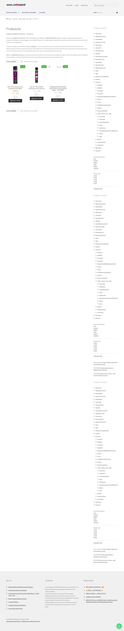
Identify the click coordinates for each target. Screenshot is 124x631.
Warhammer (98, 45)
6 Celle (95, 183)
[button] (119, 626)
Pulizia (101, 133)
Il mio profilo (69, 5)
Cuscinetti (100, 93)
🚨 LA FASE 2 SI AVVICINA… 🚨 (95, 587)
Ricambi (97, 79)
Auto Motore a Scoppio (101, 56)
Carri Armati (98, 62)
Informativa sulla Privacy (15, 608)
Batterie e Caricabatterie (102, 76)
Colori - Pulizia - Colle (109, 373)
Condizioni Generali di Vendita (17, 605)
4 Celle (95, 179)
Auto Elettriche (99, 50)
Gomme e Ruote (101, 142)
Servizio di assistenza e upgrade (17, 590)
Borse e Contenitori (102, 111)
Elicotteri (97, 150)
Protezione (102, 119)
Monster (99, 364)
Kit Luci (99, 99)
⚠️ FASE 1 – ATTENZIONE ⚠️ (94, 590)
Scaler (103, 364)
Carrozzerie (100, 145)
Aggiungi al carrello (15, 100)
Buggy (108, 362)
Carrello (77, 5)
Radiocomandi (105, 368)
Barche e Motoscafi (100, 68)
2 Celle (95, 175)
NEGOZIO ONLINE (11, 12)
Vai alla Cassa (84, 5)
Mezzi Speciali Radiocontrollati (17, 599)
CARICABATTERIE (98, 188)
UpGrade (97, 53)
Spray (100, 125)
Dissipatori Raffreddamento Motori (106, 96)
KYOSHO (96, 161)
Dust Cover (102, 116)
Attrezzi (99, 108)
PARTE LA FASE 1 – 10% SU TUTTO (96, 593)
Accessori (14, 19)
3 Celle (95, 177)
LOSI (95, 159)
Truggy (112, 362)
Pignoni (99, 139)
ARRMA (95, 162)
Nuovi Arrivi (98, 33)
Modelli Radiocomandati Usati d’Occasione (20, 587)
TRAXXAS (96, 168)
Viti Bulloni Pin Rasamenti (104, 105)
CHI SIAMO (42, 12)
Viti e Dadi (100, 90)
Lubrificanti (102, 128)
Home (9, 19)
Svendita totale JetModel (93, 597)
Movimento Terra (99, 59)
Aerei (96, 73)
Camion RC (98, 48)
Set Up (99, 102)
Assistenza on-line (100, 42)
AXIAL (95, 164)
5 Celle (95, 181)
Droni (96, 70)
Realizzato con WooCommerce (31, 621)
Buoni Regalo (98, 39)
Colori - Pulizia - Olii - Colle (25, 19)
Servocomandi (103, 370)
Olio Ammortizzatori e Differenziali (108, 130)
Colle (100, 136)
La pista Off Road (13, 602)
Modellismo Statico (100, 36)
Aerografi (99, 85)
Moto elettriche (99, 65)
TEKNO (95, 166)
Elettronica (98, 148)
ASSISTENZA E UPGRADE (29, 12)
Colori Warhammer (104, 122)
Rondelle (99, 88)
